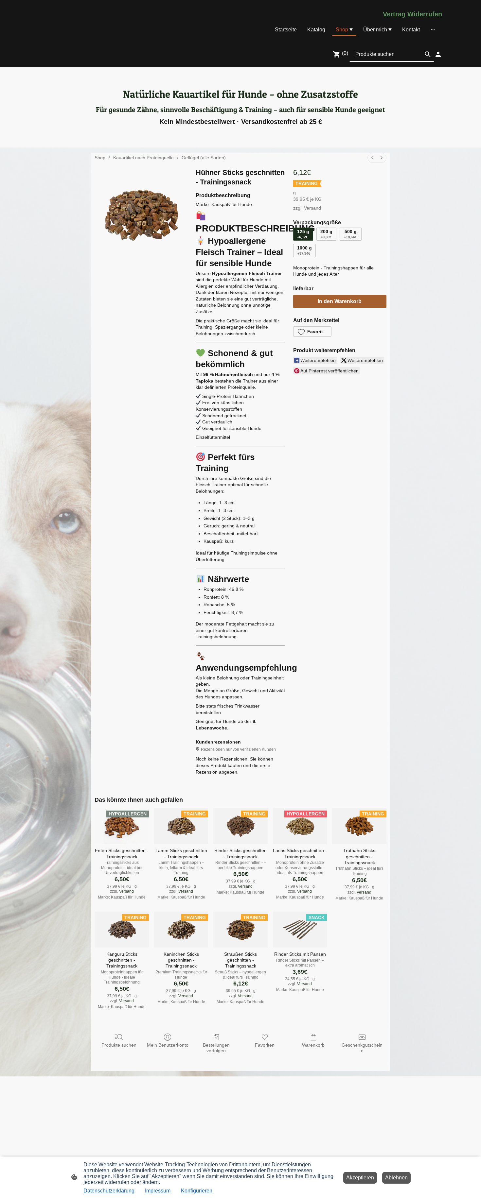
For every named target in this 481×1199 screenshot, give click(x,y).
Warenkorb (313, 1045)
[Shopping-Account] (438, 54)
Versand (312, 208)
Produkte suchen (118, 1045)
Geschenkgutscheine (362, 1047)
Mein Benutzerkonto (167, 1045)
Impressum (157, 1190)
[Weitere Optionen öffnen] (432, 30)
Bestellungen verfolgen (216, 1047)
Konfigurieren (196, 1190)
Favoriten (265, 1045)
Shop (100, 157)
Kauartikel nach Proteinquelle (143, 157)
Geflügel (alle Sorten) (204, 157)
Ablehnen (396, 1177)
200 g (326, 234)
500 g (350, 234)
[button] (312, 331)
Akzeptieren (360, 1177)
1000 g (304, 250)
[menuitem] (372, 158)
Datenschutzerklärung (108, 1190)
